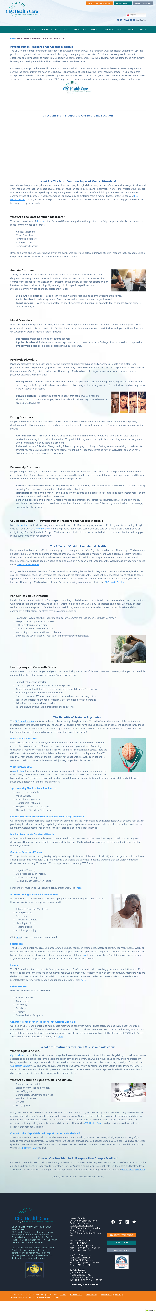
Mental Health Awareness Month (118, 29)
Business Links (76, 1295)
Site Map (119, 1295)
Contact (140, 19)
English (132, 15)
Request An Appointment (99, 3)
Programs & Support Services (55, 29)
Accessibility (106, 1295)
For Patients (80, 29)
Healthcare (30, 29)
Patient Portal (123, 3)
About (94, 29)
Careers (143, 29)
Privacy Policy (91, 1295)
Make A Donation (143, 3)
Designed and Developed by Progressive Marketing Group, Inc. (36, 1297)
